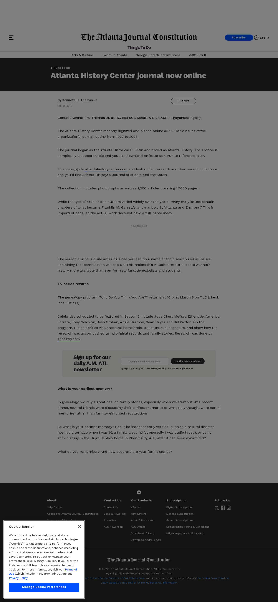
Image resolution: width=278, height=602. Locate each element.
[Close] (79, 526)
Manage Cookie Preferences (44, 587)
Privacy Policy (18, 578)
